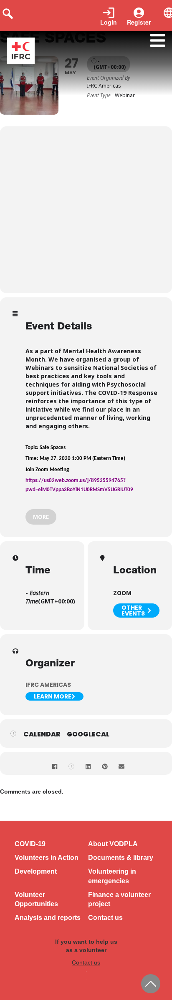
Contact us (105, 917)
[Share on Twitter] (71, 766)
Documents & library (120, 857)
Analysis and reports (48, 917)
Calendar (42, 734)
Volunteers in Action (46, 857)
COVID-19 (30, 843)
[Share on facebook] (54, 766)
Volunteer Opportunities (36, 899)
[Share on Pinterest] (104, 766)
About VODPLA (113, 843)
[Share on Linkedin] (88, 766)
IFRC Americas (48, 685)
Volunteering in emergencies (112, 876)
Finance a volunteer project (119, 899)
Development (36, 871)
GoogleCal (88, 734)
